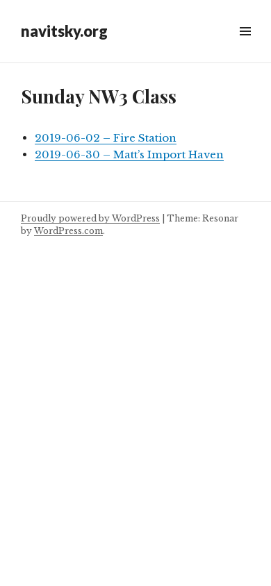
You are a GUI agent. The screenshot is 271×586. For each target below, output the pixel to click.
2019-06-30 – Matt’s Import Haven (129, 154)
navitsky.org (64, 31)
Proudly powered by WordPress (90, 218)
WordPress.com (68, 231)
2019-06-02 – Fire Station (105, 137)
